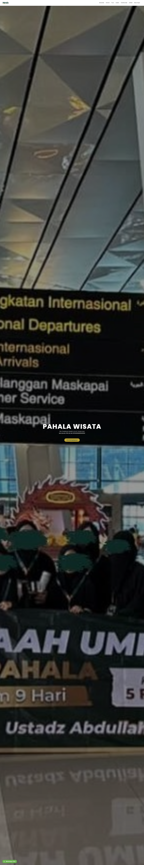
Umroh (108, 2)
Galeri (117, 2)
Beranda (101, 2)
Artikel (130, 2)
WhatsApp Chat (10, 861)
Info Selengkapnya (72, 440)
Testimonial (124, 2)
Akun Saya (137, 2)
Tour (112, 2)
